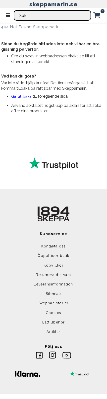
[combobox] (52, 15)
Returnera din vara (53, 275)
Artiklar (53, 332)
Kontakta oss (53, 246)
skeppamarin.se (53, 4)
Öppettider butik (53, 256)
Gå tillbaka (21, 96)
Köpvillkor (53, 265)
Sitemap (53, 294)
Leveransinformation (53, 284)
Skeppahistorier (54, 303)
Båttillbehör (53, 322)
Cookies (53, 313)
